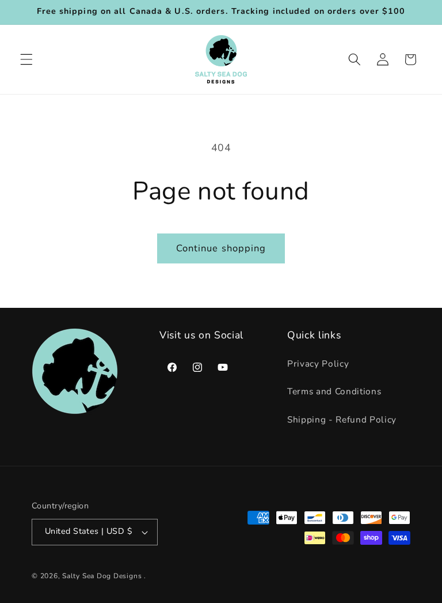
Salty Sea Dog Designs (102, 576)
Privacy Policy (318, 363)
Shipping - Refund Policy (342, 419)
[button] (26, 59)
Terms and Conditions (334, 391)
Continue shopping (221, 248)
